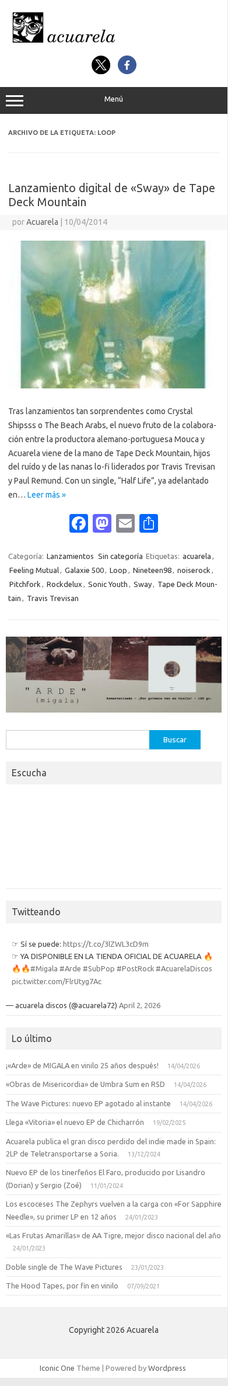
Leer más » (46, 494)
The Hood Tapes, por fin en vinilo (62, 1285)
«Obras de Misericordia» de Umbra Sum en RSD (85, 1084)
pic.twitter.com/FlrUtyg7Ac (56, 981)
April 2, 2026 (139, 1005)
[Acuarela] (114, 42)
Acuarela (42, 222)
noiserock (194, 570)
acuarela (197, 556)
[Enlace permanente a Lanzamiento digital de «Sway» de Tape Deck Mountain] (113, 385)
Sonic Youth (108, 584)
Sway (143, 584)
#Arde (70, 968)
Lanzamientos (70, 556)
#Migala (44, 968)
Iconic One (57, 1368)
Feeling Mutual (34, 570)
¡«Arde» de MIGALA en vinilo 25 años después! (82, 1065)
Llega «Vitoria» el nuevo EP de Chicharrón (75, 1122)
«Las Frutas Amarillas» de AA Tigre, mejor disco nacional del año (113, 1235)
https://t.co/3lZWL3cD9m (106, 944)
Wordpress (167, 1368)
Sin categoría (120, 556)
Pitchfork (25, 584)
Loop (118, 570)
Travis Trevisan (53, 598)
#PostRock (135, 968)
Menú (113, 99)
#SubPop (99, 968)
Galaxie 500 (84, 570)
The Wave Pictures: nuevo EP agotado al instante (88, 1103)
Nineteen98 (152, 570)
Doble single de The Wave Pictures (64, 1267)
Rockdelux (64, 584)
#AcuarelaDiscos (184, 968)
